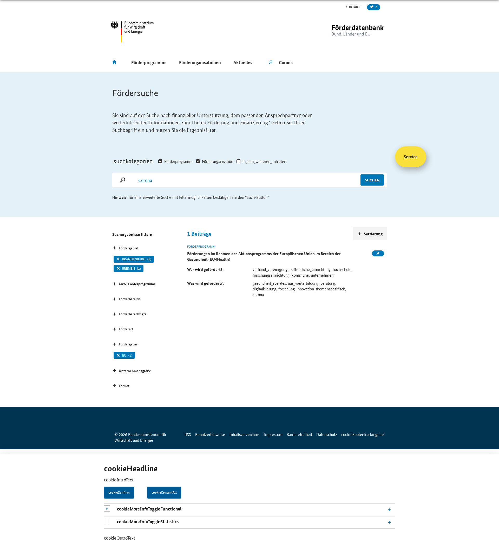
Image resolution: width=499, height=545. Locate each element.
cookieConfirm (119, 492)
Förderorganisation (217, 161)
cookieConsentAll (164, 492)
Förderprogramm (178, 161)
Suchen (372, 179)
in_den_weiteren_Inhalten (264, 161)
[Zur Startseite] (347, 31)
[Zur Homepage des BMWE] (132, 32)
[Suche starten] (271, 62)
